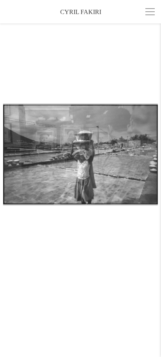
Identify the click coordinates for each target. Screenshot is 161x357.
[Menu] (150, 12)
